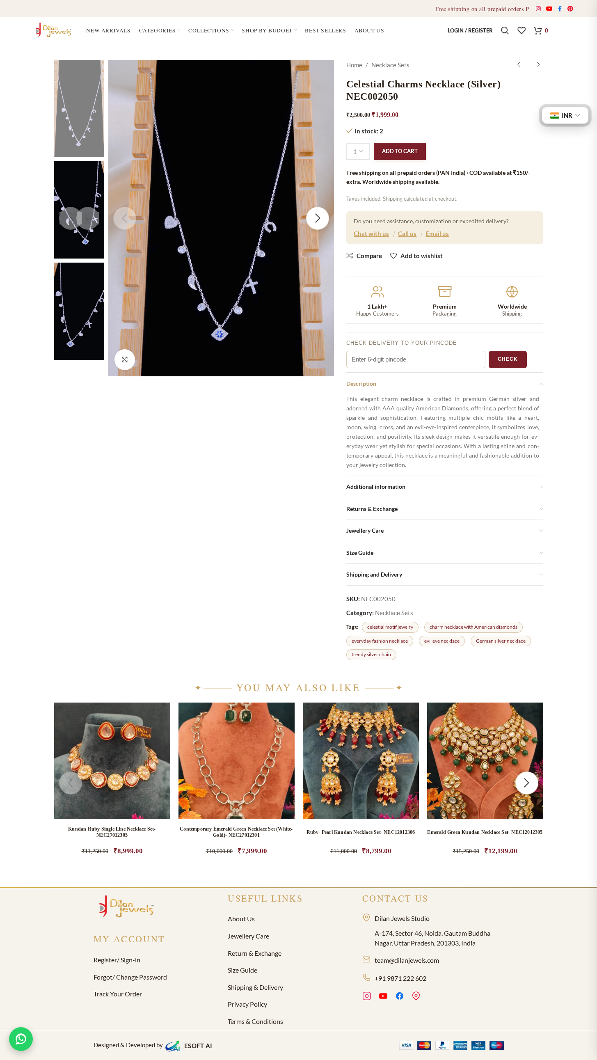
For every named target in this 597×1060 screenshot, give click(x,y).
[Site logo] (55, 29)
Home (354, 65)
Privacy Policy (247, 1004)
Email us (437, 233)
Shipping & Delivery (255, 987)
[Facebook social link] (560, 8)
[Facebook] (399, 997)
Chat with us (371, 233)
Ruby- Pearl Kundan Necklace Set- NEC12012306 (361, 832)
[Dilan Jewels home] (128, 907)
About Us (241, 919)
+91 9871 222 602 (400, 978)
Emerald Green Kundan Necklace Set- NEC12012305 (484, 832)
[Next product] (538, 65)
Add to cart (400, 151)
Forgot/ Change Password (130, 977)
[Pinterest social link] (570, 8)
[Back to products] (528, 65)
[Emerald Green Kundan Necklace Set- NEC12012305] (485, 761)
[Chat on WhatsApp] (21, 1039)
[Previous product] (519, 65)
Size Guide (242, 970)
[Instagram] (366, 997)
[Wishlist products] (521, 30)
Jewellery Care (248, 936)
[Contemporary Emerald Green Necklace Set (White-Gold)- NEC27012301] (236, 761)
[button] (155, 781)
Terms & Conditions (255, 1021)
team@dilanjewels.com (407, 960)
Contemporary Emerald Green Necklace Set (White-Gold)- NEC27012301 (236, 832)
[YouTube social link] (550, 8)
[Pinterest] (416, 997)
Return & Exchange (254, 953)
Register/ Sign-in (117, 960)
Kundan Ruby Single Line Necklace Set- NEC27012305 (112, 832)
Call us (407, 233)
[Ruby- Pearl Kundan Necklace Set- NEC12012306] (361, 761)
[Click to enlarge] (124, 360)
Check (508, 359)
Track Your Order (118, 994)
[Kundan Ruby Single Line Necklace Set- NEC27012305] (112, 761)
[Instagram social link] (538, 8)
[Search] (505, 30)
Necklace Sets (390, 65)
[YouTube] (383, 997)
